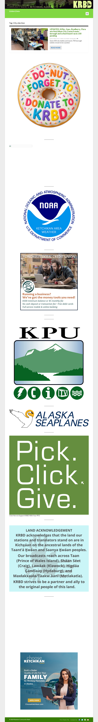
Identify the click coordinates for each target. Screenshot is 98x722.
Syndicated (72, 38)
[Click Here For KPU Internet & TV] (49, 362)
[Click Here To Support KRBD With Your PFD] (49, 475)
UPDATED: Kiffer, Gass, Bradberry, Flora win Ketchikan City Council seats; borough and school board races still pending (68, 32)
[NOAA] (49, 216)
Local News (66, 38)
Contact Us (73, 720)
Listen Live (14, 11)
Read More (55, 48)
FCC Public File (64, 720)
